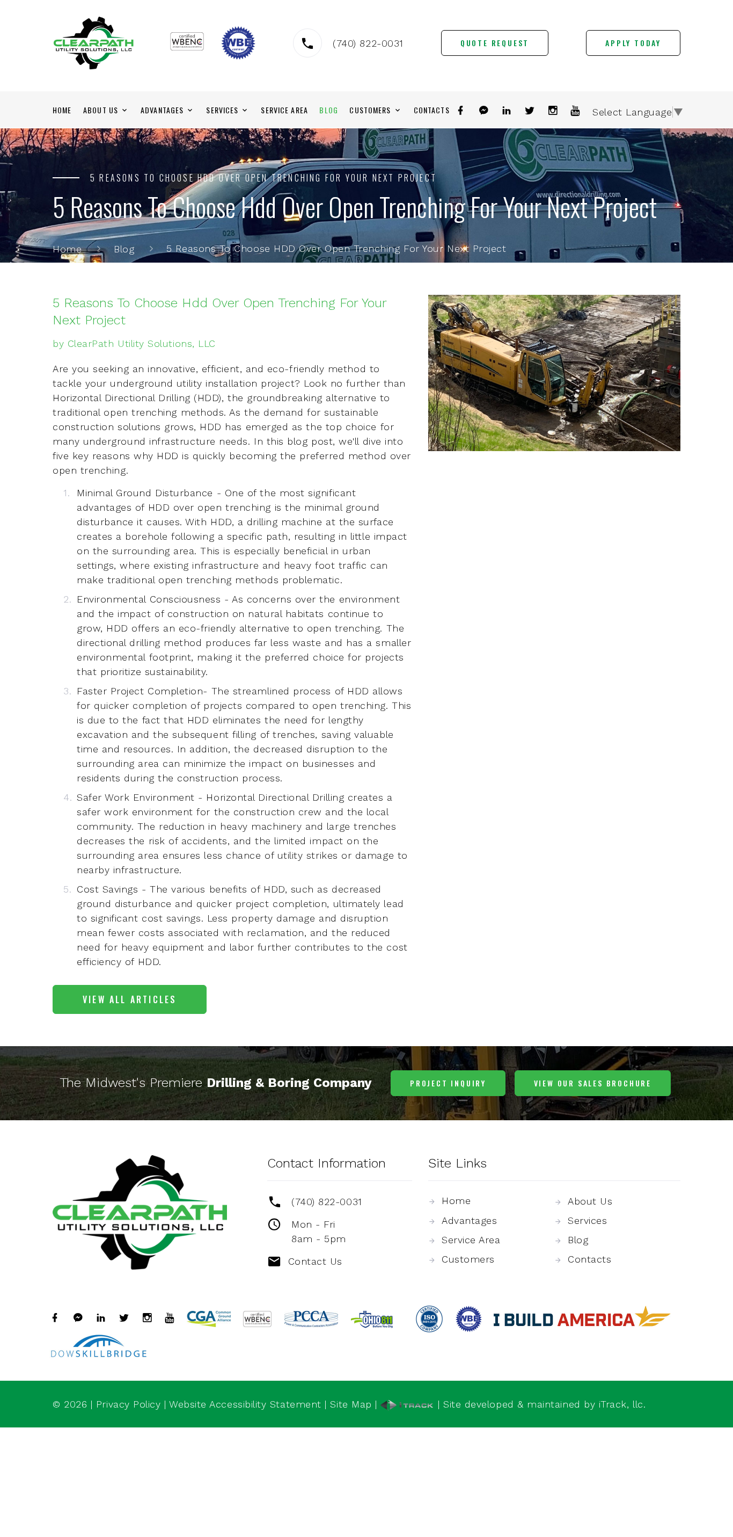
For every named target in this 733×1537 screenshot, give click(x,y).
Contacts (432, 110)
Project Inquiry (448, 1083)
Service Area (284, 110)
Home (62, 110)
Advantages (162, 110)
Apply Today (633, 42)
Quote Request (494, 42)
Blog (328, 110)
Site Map (350, 1404)
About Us (100, 110)
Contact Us (315, 1261)
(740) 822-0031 (368, 43)
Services (222, 110)
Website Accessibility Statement (245, 1404)
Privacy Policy (128, 1404)
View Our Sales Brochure (592, 1083)
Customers (370, 110)
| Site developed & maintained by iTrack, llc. (540, 1404)
